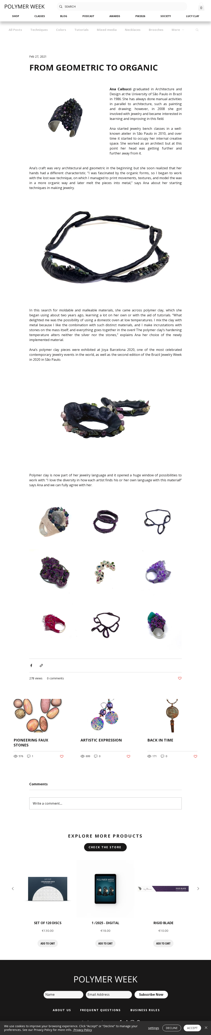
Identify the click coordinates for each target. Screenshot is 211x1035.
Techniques (39, 29)
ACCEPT (192, 1028)
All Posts (15, 29)
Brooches (156, 29)
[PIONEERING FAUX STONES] (39, 715)
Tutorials (81, 29)
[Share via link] (41, 665)
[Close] (206, 1028)
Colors (61, 29)
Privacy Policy (82, 1030)
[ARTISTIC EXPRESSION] (106, 716)
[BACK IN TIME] (172, 715)
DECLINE (172, 1028)
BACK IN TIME (160, 740)
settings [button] (153, 1028)
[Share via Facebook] (31, 665)
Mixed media (107, 29)
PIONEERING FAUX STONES (31, 742)
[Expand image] (53, 521)
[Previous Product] (12, 888)
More (176, 29)
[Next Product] (198, 888)
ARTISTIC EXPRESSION (101, 740)
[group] (105, 903)
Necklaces (133, 29)
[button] (201, 6)
